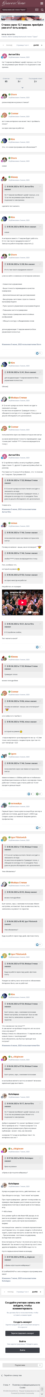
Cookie (22, 1388)
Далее (36, 45)
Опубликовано (19, 57)
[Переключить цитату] (5, 187)
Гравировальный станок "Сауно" (25, 37)
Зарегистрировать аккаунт (22, 1333)
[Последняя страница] (42, 45)
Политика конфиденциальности (26, 1385)
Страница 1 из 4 (22, 45)
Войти (22, 1350)
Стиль (6, 1385)
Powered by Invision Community (22, 1393)
